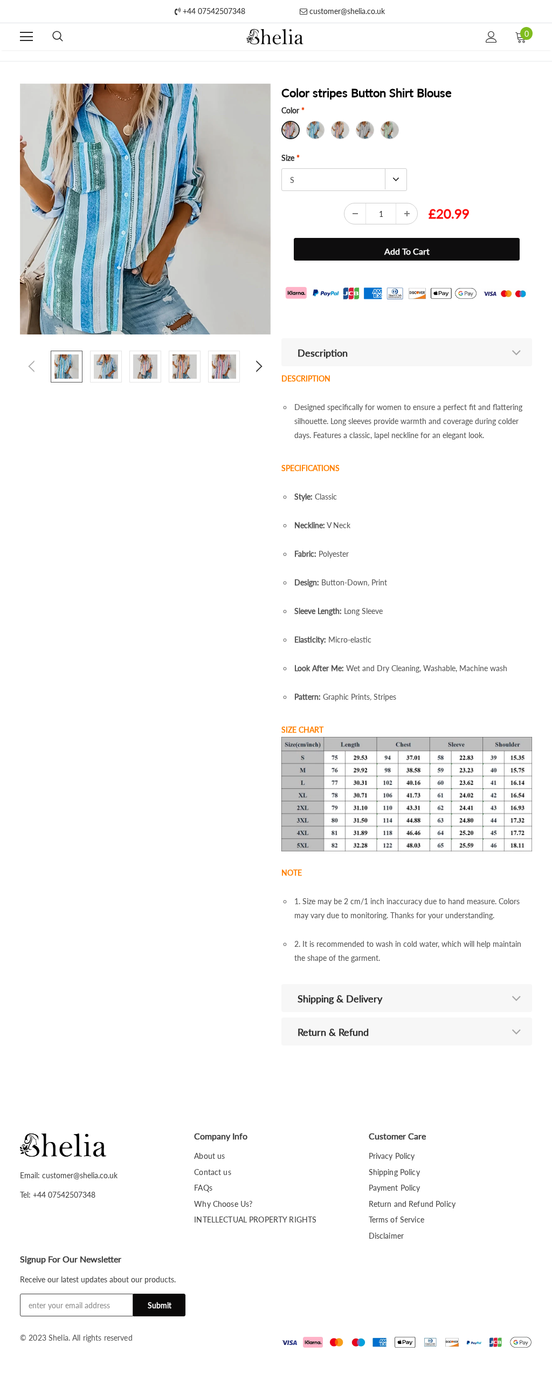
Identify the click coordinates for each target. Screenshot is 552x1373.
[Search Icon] (57, 36)
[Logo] (274, 37)
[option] (145, 209)
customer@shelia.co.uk (346, 11)
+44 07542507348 (213, 11)
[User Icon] (491, 37)
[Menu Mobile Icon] (26, 36)
